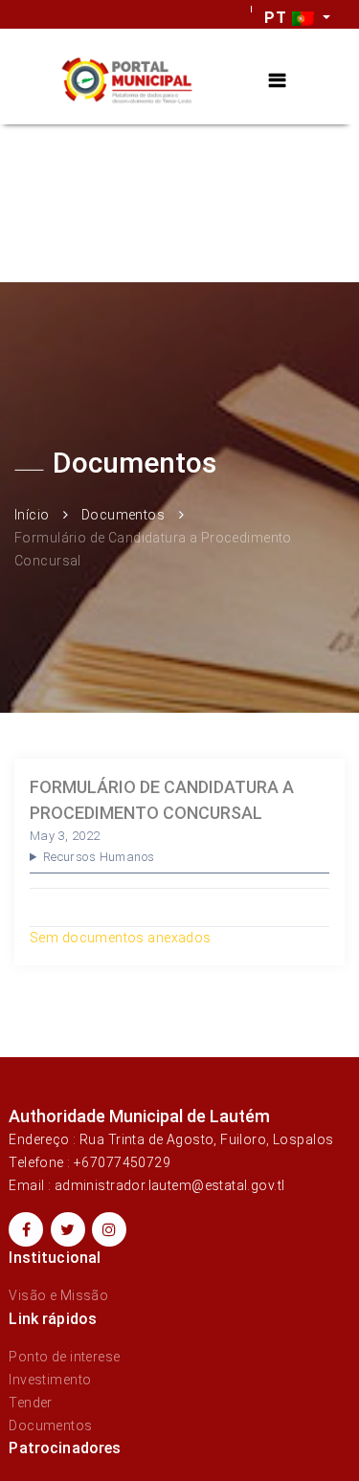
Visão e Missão (58, 1295)
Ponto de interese (64, 1356)
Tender (31, 1402)
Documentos (123, 514)
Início (32, 514)
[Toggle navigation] (277, 81)
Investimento (50, 1379)
